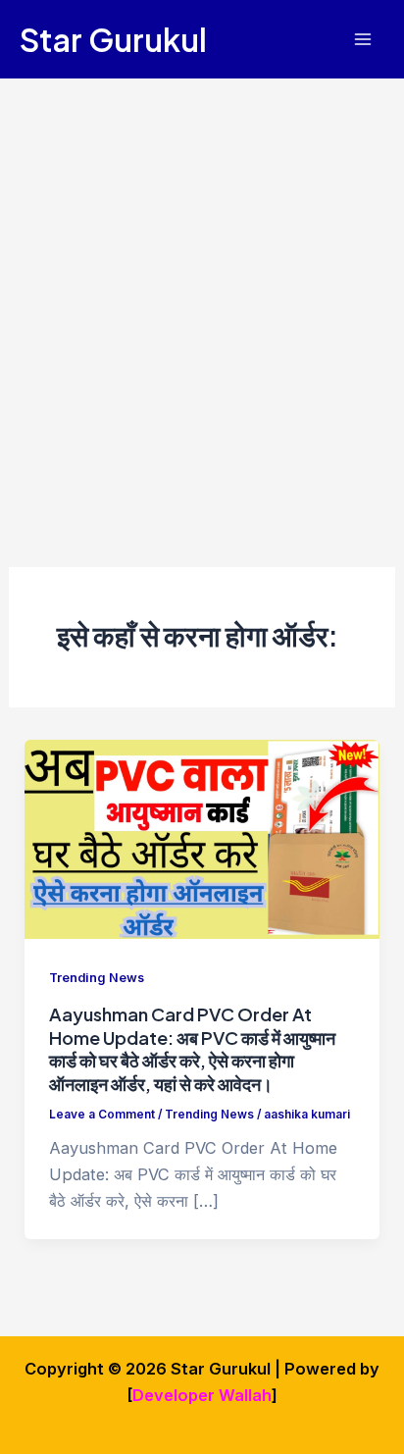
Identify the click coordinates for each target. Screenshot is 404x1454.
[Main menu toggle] (362, 40)
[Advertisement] (202, 290)
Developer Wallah (202, 1395)
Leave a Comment (102, 1114)
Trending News (96, 977)
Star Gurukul (113, 39)
